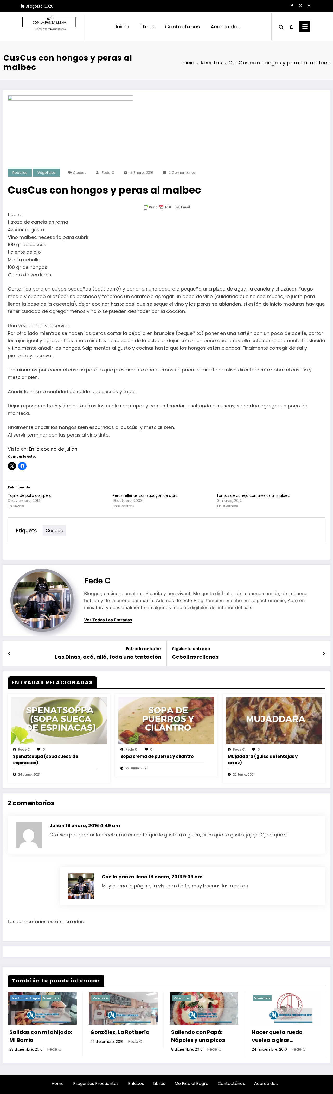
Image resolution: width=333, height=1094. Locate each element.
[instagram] (309, 6)
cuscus (79, 172)
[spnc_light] (291, 27)
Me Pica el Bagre (191, 1083)
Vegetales (46, 172)
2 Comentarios (182, 172)
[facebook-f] (292, 6)
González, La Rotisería (39, 1032)
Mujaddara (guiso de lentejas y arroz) (263, 759)
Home (58, 1083)
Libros (147, 26)
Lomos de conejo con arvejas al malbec (253, 495)
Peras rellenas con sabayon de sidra (145, 495)
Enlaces (136, 1083)
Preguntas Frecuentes (96, 1083)
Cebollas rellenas (195, 657)
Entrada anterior (143, 648)
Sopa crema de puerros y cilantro (157, 756)
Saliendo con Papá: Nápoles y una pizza (117, 1036)
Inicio (122, 26)
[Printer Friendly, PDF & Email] (166, 207)
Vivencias (20, 998)
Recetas (19, 172)
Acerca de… (225, 26)
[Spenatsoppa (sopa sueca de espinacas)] (59, 720)
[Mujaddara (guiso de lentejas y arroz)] (274, 720)
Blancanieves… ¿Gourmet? (272, 1036)
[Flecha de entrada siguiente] (323, 653)
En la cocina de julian (53, 449)
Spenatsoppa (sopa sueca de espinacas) (45, 759)
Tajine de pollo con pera (30, 495)
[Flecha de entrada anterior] (9, 653)
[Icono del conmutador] (304, 26)
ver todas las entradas (108, 620)
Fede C (108, 172)
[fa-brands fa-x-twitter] (300, 6)
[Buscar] (281, 27)
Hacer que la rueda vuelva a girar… (196, 1036)
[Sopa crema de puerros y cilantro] (166, 720)
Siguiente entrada (191, 648)
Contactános (182, 26)
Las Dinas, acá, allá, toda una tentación (108, 657)
